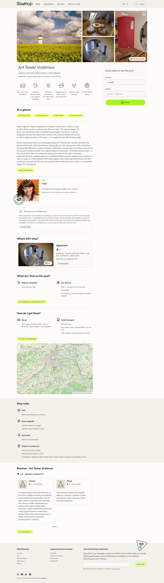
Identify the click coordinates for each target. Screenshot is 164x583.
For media (53, 553)
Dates (108, 89)
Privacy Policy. (116, 569)
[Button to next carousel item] (85, 501)
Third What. (44, 578)
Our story (19, 553)
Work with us (21, 561)
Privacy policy (54, 558)
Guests (108, 77)
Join (18, 556)
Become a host (74, 4)
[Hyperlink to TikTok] (26, 574)
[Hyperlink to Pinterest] (30, 574)
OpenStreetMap (79, 393)
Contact (19, 563)
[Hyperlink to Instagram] (18, 574)
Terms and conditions (56, 556)
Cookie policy (54, 561)
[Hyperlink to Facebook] (22, 574)
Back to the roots (22, 558)
